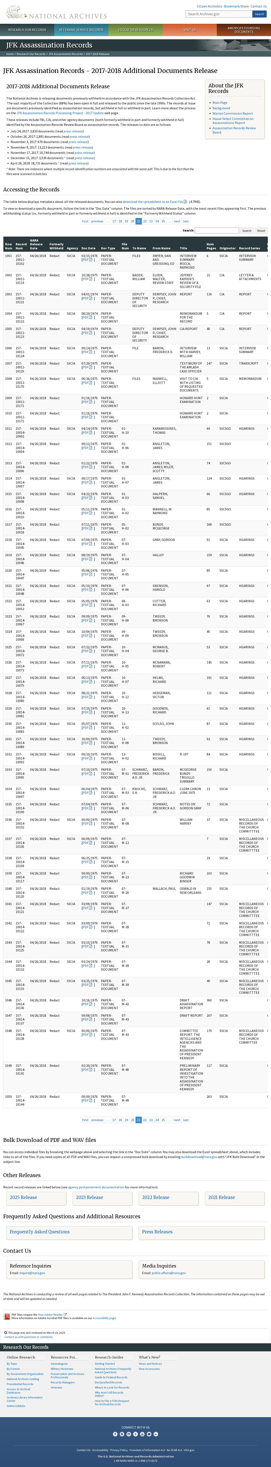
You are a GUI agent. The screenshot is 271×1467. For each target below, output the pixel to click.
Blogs (149, 1434)
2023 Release (89, 1197)
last (186, 221)
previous (97, 221)
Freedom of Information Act (147, 1450)
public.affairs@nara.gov (169, 1273)
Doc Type (108, 248)
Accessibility (100, 1450)
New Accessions (149, 1369)
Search (259, 14)
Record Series (249, 248)
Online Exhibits (16, 1406)
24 (157, 221)
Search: (188, 230)
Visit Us (190, 30)
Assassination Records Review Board (234, 130)
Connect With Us (136, 1427)
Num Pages (211, 246)
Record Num (21, 246)
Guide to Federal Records (111, 1377)
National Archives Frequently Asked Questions (113, 1370)
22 (145, 221)
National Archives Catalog (23, 1379)
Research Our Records (27, 30)
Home (10, 54)
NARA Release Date (36, 244)
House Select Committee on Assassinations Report (233, 121)
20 (132, 221)
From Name (161, 248)
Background (221, 108)
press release (73, 131)
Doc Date (88, 248)
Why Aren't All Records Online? (109, 1394)
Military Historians (62, 1369)
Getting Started (105, 1364)
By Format (13, 1369)
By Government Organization (25, 1374)
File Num (125, 246)
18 (120, 221)
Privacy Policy (119, 1450)
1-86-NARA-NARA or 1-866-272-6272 (135, 1461)
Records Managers (63, 1382)
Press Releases (157, 1231)
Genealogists (59, 1364)
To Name (139, 248)
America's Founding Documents (244, 30)
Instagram (128, 1434)
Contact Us (259, 6)
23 (151, 221)
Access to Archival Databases (18, 1390)
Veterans (56, 1387)
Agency (72, 248)
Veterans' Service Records (81, 30)
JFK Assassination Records (65, 54)
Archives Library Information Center (25, 1399)
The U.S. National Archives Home (56, 11)
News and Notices (150, 1364)
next (177, 221)
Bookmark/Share (236, 6)
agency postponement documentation (96, 1187)
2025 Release (23, 1197)
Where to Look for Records (112, 1387)
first (85, 221)
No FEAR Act (174, 1450)
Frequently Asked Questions (40, 1231)
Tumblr (135, 1434)
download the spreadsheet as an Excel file (153, 201)
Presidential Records (20, 1384)
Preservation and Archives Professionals (67, 1375)
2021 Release (221, 1197)
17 (114, 221)
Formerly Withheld (57, 246)
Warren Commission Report (233, 113)
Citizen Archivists (209, 6)
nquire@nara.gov (32, 1273)
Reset (261, 231)
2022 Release (155, 1197)
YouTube (142, 1434)
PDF (85, 259)
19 (126, 221)
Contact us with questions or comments (28, 1337)
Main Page (220, 102)
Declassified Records (108, 1382)
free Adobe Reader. (51, 1315)
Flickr (155, 1434)
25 (163, 221)
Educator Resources (135, 30)
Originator (228, 248)
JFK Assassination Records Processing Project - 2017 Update (60, 113)
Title (183, 248)
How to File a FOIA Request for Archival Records (112, 1402)
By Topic (12, 1364)
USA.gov (189, 1450)
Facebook (115, 1434)
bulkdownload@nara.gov (199, 1157)
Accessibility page (104, 1318)
